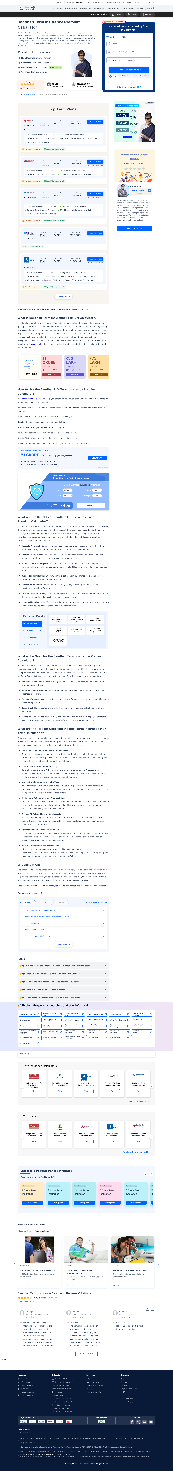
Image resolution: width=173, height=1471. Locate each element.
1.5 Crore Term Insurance (115, 1032)
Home (21, 95)
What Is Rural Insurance (34, 923)
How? (44, 903)
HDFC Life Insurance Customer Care (76, 619)
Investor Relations (128, 1402)
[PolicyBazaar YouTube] (151, 1422)
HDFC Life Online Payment (76, 630)
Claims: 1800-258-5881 (135, 2)
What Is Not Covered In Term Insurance (40, 936)
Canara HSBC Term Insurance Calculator (112, 1084)
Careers (124, 1385)
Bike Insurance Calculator (62, 1412)
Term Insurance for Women (71, 1014)
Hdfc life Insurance (30, 624)
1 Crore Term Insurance (28, 1014)
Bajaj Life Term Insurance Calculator (86, 1084)
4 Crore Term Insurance (81, 1192)
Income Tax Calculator (60, 1385)
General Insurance (28, 1379)
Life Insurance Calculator (137, 1020)
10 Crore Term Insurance (70, 1032)
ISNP (123, 1392)
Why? (61, 903)
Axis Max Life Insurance (32, 631)
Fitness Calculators (62, 1382)
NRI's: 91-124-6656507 (96, 2)
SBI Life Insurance (30, 637)
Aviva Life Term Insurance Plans (60, 1135)
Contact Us (150, 2)
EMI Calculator (115, 1037)
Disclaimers (24, 1054)
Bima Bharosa (27, 1433)
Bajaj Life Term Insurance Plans (112, 1135)
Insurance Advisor (26, 1037)
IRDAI (19, 1433)
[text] (143, 168)
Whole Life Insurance (72, 1020)
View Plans (91, 505)
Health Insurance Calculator (62, 1402)
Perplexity (149, 14)
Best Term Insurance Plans (139, 1152)
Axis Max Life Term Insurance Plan (86, 1135)
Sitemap (124, 1382)
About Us (124, 1379)
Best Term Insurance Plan (49, 1014)
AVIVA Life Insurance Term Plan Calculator (60, 1084)
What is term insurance (139, 1101)
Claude (133, 14)
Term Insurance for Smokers (94, 1032)
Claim (59, 2)
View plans (32, 1202)
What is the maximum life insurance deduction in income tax (48, 917)
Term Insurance (30, 95)
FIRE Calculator (93, 1037)
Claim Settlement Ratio (50, 1032)
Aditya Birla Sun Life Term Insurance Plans (34, 1135)
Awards (89, 1389)
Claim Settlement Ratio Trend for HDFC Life (58, 641)
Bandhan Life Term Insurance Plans (138, 1135)
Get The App (70, 2)
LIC (134, 1037)
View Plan (97, 458)
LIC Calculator (25, 1043)
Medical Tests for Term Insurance (140, 1026)
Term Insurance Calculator (138, 1014)
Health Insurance (27, 1392)
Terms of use (127, 84)
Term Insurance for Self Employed (28, 1032)
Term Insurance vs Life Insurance (95, 1020)
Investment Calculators (64, 1379)
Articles (89, 1379)
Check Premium (95, 122)
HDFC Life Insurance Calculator (57, 630)
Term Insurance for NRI (95, 1014)
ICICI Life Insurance (30, 644)
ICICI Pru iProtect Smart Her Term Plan (37, 1270)
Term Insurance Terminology (115, 1026)
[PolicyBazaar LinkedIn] (144, 1422)
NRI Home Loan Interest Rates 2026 (129, 1270)
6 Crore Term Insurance (133, 1192)
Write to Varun (134, 228)
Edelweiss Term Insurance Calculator (138, 1084)
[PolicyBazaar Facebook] (132, 1422)
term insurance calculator (31, 399)
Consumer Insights (93, 1392)
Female (122, 37)
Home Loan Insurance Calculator (72, 1037)
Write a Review (86, 1354)
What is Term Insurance (118, 1020)
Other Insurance (27, 1395)
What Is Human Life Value (34, 930)
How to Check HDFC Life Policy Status (95, 630)
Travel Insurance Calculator (62, 1405)
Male (112, 37)
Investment (25, 1389)
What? (28, 903)
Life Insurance (25, 1020)
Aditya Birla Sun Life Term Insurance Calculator (34, 1084)
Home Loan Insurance (50, 1037)
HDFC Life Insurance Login (95, 619)
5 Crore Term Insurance (28, 1026)
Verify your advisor (128, 1399)
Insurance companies (94, 1385)
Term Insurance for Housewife (71, 1026)
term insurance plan (34, 344)
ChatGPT (118, 14)
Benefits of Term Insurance (93, 1026)
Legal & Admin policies (129, 1389)
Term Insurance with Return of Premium (49, 1020)
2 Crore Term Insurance (51, 1026)
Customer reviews (93, 1382)
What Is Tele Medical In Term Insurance (40, 910)
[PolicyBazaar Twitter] (138, 1422)
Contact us (125, 1395)
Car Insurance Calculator (61, 1408)
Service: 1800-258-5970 (115, 2)
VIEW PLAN (52, 375)
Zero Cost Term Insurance (138, 1032)
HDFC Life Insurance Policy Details (57, 619)
